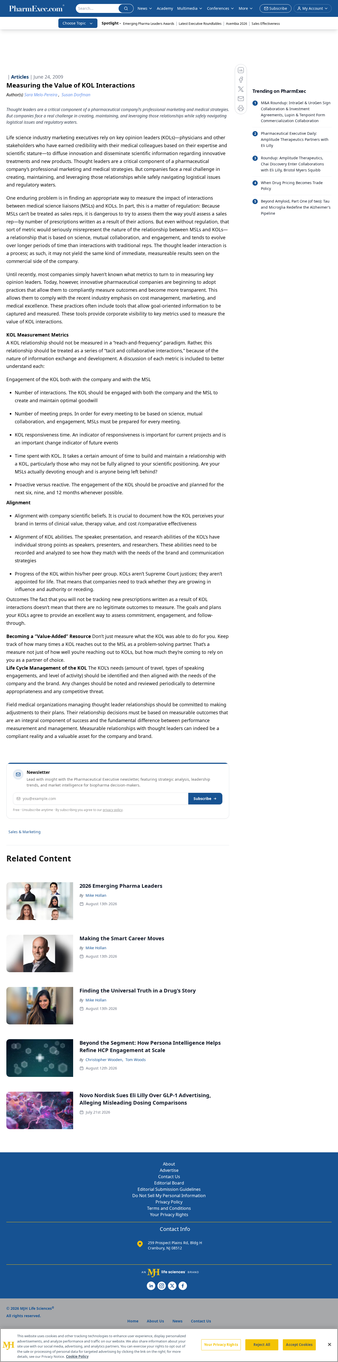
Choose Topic (74, 23)
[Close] (329, 1344)
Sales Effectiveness (266, 23)
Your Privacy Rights (169, 1214)
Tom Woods (135, 1059)
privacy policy (113, 810)
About (169, 1164)
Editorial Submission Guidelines (169, 1189)
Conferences (218, 8)
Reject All (261, 1344)
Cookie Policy (77, 1356)
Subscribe (202, 798)
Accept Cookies (299, 1344)
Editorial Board (169, 1183)
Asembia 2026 (236, 23)
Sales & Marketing (24, 831)
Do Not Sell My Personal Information (169, 1195)
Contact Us (169, 1176)
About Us (155, 1320)
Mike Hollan (96, 895)
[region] (169, 1345)
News (142, 8)
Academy (165, 8)
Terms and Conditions (169, 1208)
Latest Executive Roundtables (200, 23)
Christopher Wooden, (104, 1059)
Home (132, 1320)
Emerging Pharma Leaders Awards (148, 23)
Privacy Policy (169, 1202)
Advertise (169, 1170)
